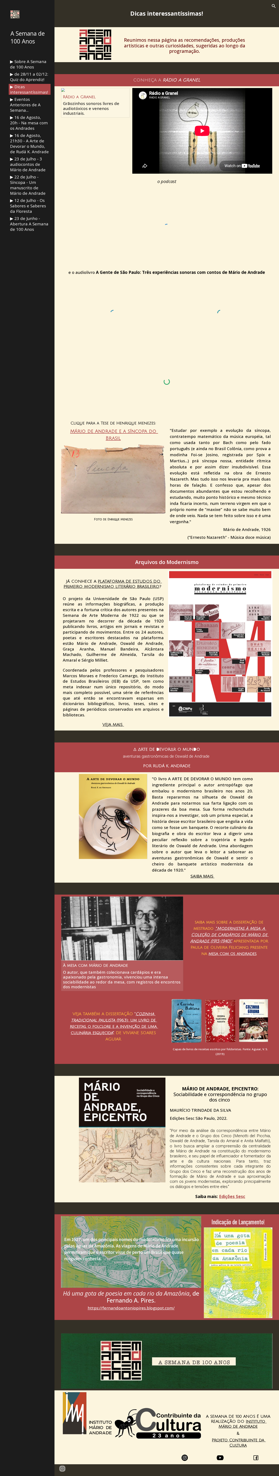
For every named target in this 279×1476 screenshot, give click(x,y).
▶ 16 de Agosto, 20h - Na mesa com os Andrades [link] (29, 123)
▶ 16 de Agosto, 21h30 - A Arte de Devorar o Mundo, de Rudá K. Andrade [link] (29, 143)
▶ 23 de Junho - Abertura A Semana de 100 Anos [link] (29, 224)
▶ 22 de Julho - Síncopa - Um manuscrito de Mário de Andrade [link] (28, 185)
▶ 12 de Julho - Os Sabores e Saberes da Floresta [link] (28, 206)
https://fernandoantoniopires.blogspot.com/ (131, 1308)
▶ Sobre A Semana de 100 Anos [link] (28, 64)
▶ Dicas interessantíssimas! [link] (29, 89)
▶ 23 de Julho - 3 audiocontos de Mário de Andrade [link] (28, 164)
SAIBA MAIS (202, 876)
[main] (166, 13)
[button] (274, 6)
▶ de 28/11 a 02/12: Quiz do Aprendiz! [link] (29, 76)
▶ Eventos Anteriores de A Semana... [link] (25, 105)
